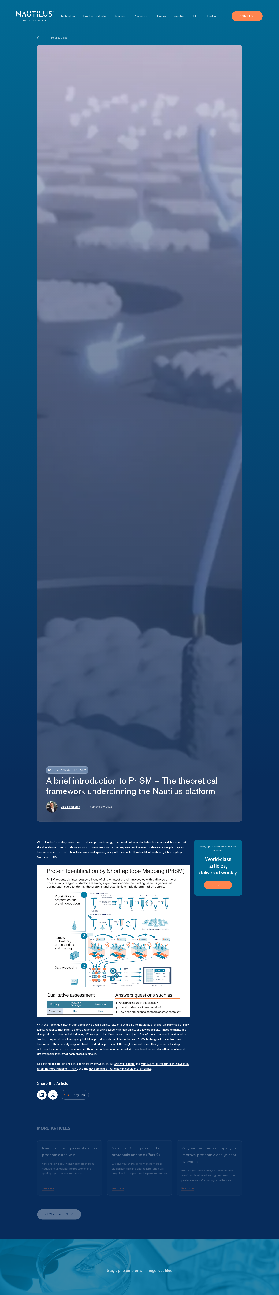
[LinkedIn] (53, 1095)
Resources (140, 16)
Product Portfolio (94, 16)
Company (120, 16)
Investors (179, 16)
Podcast (212, 16)
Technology (68, 16)
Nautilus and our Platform (67, 770)
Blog (196, 16)
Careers (161, 16)
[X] (41, 1095)
